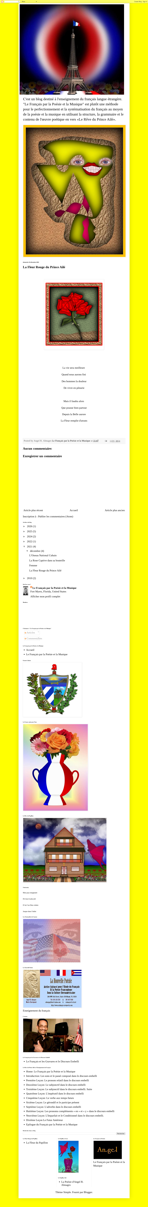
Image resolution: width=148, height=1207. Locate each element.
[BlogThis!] (113, 441)
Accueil (74, 510)
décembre (35, 551)
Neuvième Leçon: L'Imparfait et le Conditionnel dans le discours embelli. (65, 1115)
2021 (30, 546)
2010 (30, 578)
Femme (33, 565)
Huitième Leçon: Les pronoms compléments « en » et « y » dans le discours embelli (70, 1111)
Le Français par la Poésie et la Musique (54, 588)
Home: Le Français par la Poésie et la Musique (50, 1071)
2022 (30, 541)
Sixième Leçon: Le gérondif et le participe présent (52, 1102)
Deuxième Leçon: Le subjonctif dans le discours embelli (56, 1084)
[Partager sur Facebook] (117, 441)
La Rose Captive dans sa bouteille (47, 560)
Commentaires (34, 638)
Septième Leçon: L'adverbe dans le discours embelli (53, 1106)
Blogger (88, 1192)
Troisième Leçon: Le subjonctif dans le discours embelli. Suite (59, 1089)
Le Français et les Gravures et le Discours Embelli (52, 1061)
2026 (30, 526)
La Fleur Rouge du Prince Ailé (45, 570)
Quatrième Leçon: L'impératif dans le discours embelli (55, 1093)
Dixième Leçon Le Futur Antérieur (44, 1120)
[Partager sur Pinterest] (119, 441)
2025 (30, 531)
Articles (30, 632)
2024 (30, 536)
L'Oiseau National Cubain (43, 555)
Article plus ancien (115, 510)
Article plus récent (33, 510)
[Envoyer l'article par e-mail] (106, 440)
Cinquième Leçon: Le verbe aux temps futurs (50, 1098)
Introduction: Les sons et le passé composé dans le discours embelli (61, 1076)
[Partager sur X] (115, 441)
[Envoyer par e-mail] (111, 441)
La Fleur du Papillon (37, 1142)
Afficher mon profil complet (45, 596)
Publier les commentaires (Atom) (55, 516)
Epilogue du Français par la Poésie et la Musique (51, 1124)
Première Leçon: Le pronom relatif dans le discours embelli (57, 1080)
